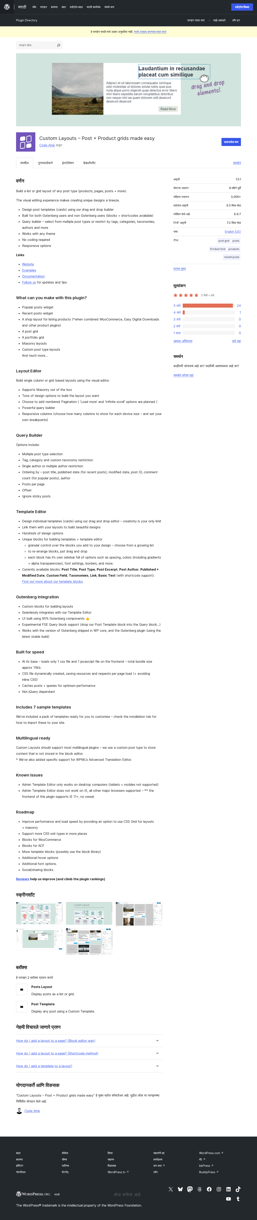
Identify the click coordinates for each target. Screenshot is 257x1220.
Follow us (29, 282)
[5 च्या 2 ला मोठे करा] (57, 933)
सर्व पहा (236, 341)
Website (28, 264)
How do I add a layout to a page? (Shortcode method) (57, 1053)
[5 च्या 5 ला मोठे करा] (157, 907)
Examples (29, 270)
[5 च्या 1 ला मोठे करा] (57, 907)
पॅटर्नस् (65, 1172)
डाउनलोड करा (231, 142)
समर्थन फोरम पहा (183, 375)
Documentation (33, 276)
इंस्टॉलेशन (68, 163)
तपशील (24, 163)
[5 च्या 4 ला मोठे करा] (107, 933)
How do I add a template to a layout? (44, 1066)
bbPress (206, 1165)
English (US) (233, 231)
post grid (223, 240)
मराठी (57, 1194)
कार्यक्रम (157, 1159)
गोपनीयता (20, 1172)
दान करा (159, 1165)
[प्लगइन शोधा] (59, 45)
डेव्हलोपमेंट (89, 163)
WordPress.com (211, 1153)
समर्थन (237, 163)
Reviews (22, 879)
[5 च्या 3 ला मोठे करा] (107, 907)
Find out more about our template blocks (52, 581)
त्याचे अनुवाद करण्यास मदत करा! (150, 31)
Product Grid (217, 249)
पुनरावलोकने (45, 163)
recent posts (231, 257)
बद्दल (18, 1153)
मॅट (202, 1159)
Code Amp (47, 145)
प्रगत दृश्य (179, 269)
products (233, 249)
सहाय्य (111, 1159)
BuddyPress (209, 1172)
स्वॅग (155, 1172)
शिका (110, 1153)
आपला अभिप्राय (182, 341)
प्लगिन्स (65, 1165)
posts (236, 240)
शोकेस (65, 1153)
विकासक (112, 1165)
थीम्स (64, 1159)
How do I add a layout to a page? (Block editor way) (55, 1041)
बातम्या (19, 1159)
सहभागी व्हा (158, 1153)
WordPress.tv (118, 1172)
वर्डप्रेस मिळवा (242, 7)
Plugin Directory (26, 20)
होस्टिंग (19, 1165)
